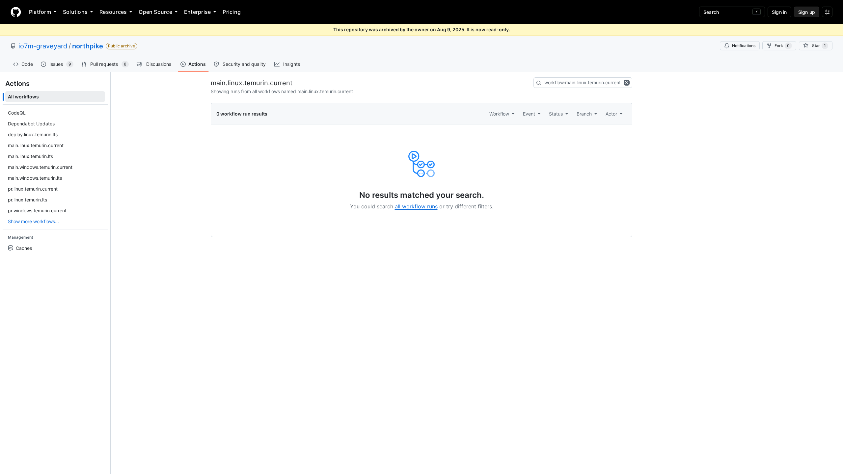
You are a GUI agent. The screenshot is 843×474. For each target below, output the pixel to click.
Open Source (155, 12)
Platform (40, 12)
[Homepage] (16, 12)
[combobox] (582, 82)
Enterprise (197, 12)
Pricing (232, 12)
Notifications (743, 45)
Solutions (75, 12)
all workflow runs (416, 206)
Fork (782, 45)
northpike (87, 46)
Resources (113, 12)
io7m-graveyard (42, 46)
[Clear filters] (627, 82)
